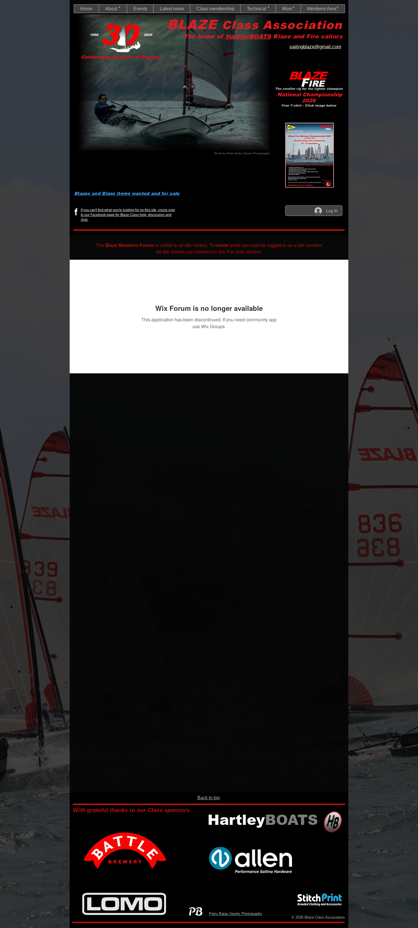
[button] (113, 9)
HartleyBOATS (248, 36)
